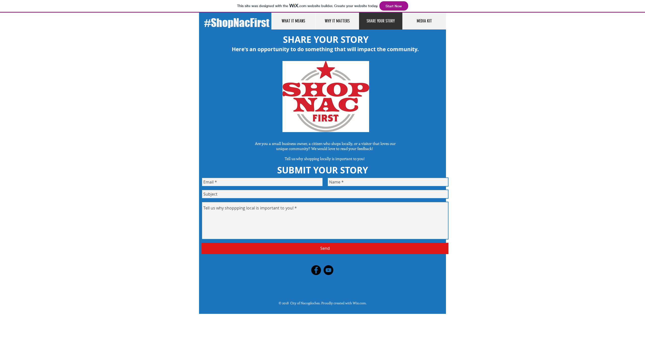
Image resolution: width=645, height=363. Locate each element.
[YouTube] (328, 270)
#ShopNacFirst (236, 22)
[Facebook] (316, 270)
